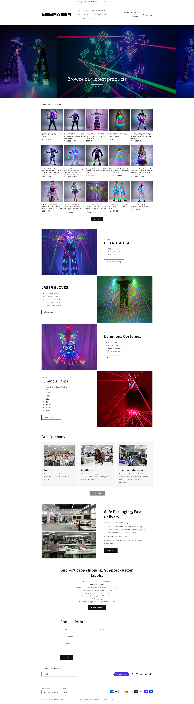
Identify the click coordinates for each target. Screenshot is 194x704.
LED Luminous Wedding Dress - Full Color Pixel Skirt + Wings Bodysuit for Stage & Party (119, 170)
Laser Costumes (114, 348)
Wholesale (110, 550)
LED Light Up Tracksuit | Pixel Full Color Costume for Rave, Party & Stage (119, 206)
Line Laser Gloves (52, 296)
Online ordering (97, 608)
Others (48, 390)
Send (66, 657)
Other (48, 410)
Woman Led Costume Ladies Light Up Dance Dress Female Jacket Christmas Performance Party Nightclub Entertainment (74, 171)
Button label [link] (97, 493)
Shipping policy (98, 699)
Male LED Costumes (115, 342)
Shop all (97, 87)
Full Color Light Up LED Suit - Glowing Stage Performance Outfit (141, 205)
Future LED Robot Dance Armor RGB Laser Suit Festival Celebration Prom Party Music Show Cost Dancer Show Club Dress (141, 135)
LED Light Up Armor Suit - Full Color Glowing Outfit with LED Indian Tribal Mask (52, 134)
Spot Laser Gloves (52, 293)
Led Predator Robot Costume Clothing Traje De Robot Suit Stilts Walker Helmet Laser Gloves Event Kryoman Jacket (96, 207)
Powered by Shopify (58, 699)
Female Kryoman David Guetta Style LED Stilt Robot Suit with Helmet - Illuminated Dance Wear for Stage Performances (97, 135)
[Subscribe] (75, 674)
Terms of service (87, 699)
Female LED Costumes (116, 345)
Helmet (48, 404)
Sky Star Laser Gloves (53, 299)
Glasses (48, 396)
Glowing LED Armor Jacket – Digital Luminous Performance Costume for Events (97, 170)
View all (97, 219)
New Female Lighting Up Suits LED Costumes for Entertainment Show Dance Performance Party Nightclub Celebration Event (74, 135)
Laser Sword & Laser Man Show (57, 387)
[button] (81, 10)
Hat (47, 401)
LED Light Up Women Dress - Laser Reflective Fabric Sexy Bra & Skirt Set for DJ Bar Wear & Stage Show (51, 206)
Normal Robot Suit (115, 252)
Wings (48, 407)
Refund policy (68, 699)
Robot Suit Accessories (116, 255)
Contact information (109, 699)
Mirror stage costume (116, 351)
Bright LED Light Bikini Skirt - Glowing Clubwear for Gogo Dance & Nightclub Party (119, 134)
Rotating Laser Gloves (54, 302)
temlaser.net (49, 699)
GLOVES (48, 393)
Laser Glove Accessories (54, 305)
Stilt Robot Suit (113, 249)
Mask (47, 399)
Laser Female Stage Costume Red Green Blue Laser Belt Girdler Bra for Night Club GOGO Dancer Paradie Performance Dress (141, 171)
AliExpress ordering (114, 262)
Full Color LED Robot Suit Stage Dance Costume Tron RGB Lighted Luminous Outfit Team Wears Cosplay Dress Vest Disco (51, 171)
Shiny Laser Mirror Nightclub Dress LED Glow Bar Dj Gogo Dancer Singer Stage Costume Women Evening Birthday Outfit (74, 207)
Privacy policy (78, 699)
